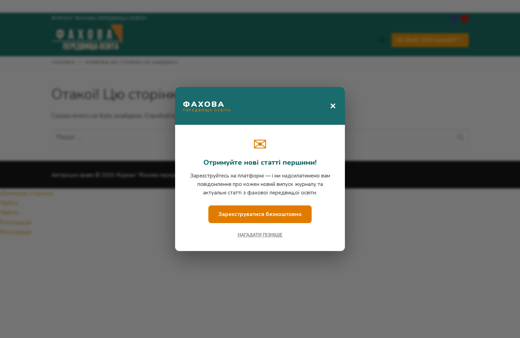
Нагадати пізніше (260, 235)
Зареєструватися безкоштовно (260, 214)
